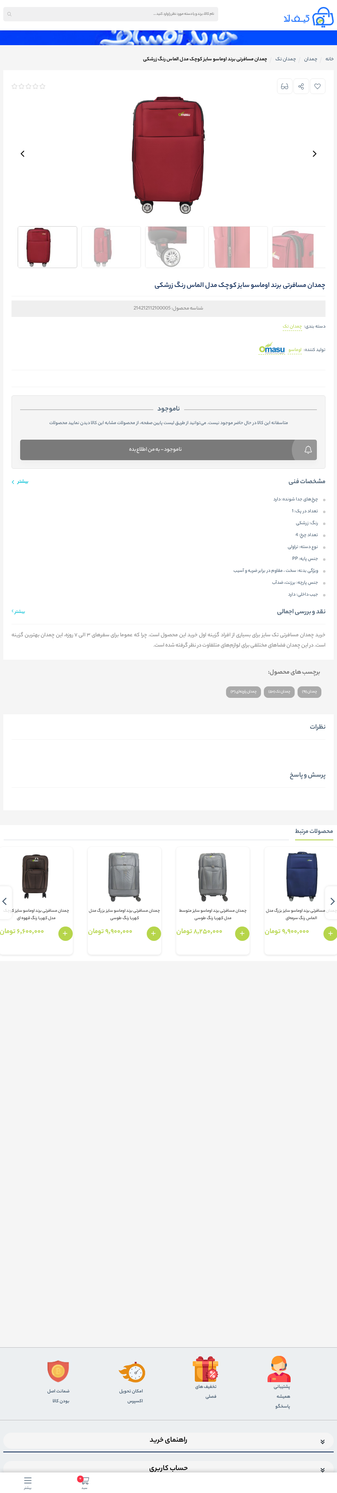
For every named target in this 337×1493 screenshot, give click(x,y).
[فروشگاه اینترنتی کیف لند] (309, 17)
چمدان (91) (309, 692)
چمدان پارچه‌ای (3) (243, 692)
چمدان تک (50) (279, 692)
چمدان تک (292, 326)
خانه (329, 59)
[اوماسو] (272, 351)
